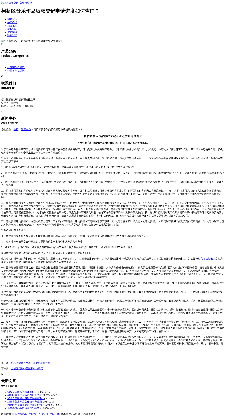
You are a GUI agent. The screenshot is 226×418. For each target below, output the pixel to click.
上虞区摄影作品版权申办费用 (27, 368)
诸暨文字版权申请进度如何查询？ (25, 398)
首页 (16, 129)
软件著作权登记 (16, 67)
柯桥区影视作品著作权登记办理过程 (30, 363)
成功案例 (12, 32)
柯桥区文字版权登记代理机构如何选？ (28, 405)
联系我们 (12, 35)
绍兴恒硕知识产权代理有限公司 (31, 413)
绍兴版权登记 (205, 258)
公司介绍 (12, 22)
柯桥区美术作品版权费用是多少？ (25, 395)
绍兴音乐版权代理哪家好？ (22, 392)
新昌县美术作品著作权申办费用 (24, 401)
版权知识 (12, 29)
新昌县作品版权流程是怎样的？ (24, 408)
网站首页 (12, 19)
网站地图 (55, 413)
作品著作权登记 (16, 70)
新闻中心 (26, 129)
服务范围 (12, 25)
